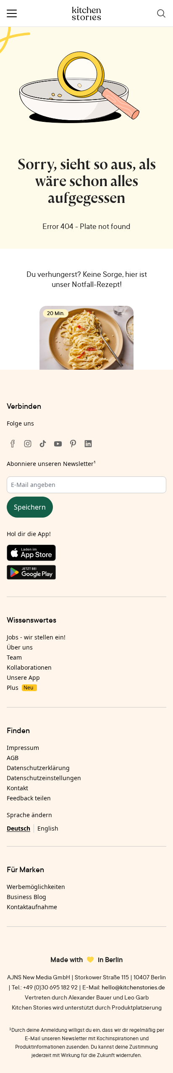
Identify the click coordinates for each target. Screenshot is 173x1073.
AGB (12, 758)
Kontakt (17, 788)
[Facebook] (12, 444)
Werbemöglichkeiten (36, 887)
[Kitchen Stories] (86, 13)
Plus (20, 688)
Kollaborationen (29, 667)
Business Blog (26, 897)
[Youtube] (58, 444)
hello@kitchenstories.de (133, 987)
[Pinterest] (73, 444)
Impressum (23, 748)
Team (14, 657)
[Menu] (12, 13)
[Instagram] (28, 444)
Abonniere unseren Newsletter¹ (51, 464)
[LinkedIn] (88, 444)
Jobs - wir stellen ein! (36, 637)
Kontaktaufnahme (32, 907)
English (47, 828)
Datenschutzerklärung (38, 768)
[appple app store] (86, 554)
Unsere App (23, 677)
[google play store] (86, 574)
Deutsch (18, 828)
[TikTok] (43, 444)
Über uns (20, 647)
